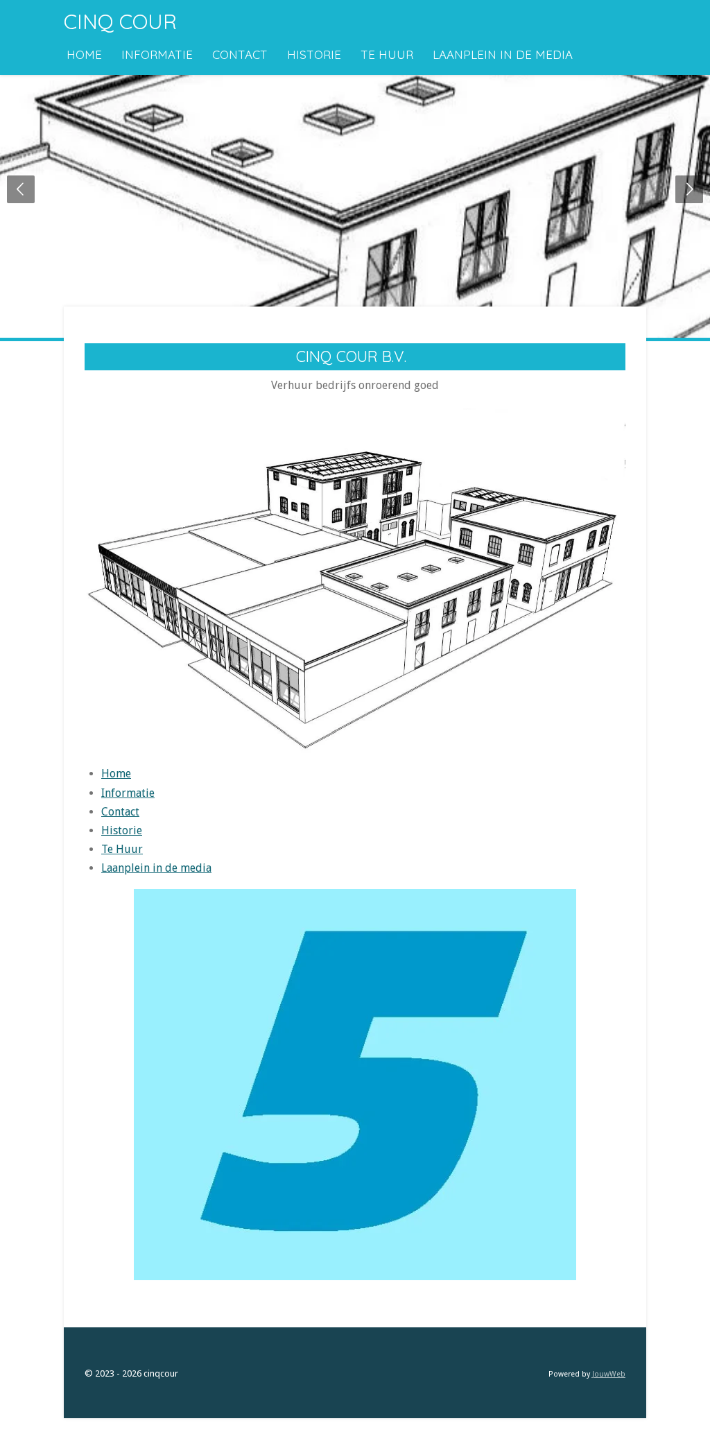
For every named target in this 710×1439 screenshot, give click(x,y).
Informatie (128, 793)
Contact (120, 811)
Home (116, 773)
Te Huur (122, 849)
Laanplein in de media (156, 867)
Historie (121, 830)
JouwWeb (608, 1374)
